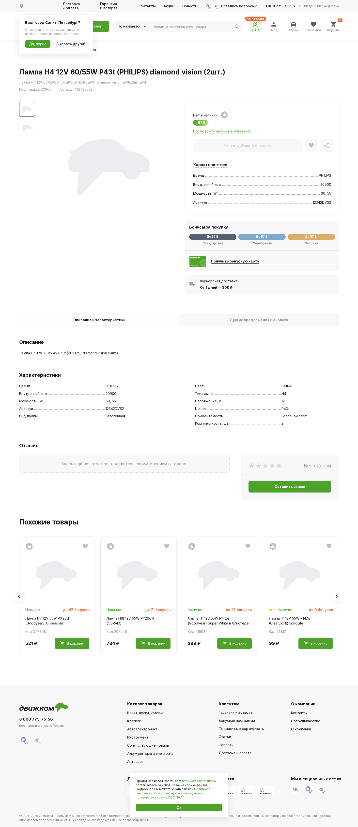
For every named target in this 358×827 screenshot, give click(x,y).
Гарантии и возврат (109, 6)
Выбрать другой (70, 44)
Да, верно (38, 44)
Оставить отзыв (290, 486)
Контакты (147, 6)
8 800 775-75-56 (280, 6)
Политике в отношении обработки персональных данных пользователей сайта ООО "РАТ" (173, 793)
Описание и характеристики (99, 320)
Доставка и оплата (71, 6)
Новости (189, 6)
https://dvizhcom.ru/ (196, 781)
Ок (179, 807)
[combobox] (194, 26)
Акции (169, 6)
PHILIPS (325, 175)
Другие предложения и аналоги (259, 320)
